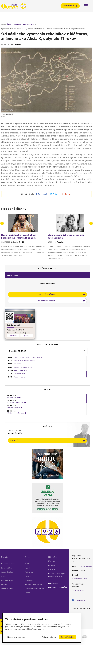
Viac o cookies (38, 629)
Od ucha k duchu (20, 374)
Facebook (42, 194)
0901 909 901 (78, 590)
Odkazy (51, 565)
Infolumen (17, 364)
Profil (27, 564)
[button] (47, 275)
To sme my (29, 580)
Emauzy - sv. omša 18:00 (23, 367)
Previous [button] (2, 223)
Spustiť (14, 441)
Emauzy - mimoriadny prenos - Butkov (28, 357)
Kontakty (52, 561)
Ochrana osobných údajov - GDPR (57, 575)
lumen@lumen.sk (79, 578)
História (27, 568)
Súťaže (27, 593)
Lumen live (68, 6)
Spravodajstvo (6, 568)
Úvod (9, 24)
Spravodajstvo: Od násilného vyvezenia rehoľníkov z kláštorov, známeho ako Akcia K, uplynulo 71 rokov (43, 29)
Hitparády (52, 557)
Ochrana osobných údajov (34, 588)
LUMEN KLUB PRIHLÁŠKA (57, 587)
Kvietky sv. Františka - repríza (24, 360)
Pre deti (4, 576)
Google (67, 194)
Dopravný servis (7, 588)
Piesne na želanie (7, 580)
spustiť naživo (46, 294)
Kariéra (51, 569)
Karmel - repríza (20, 377)
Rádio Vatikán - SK (20, 370)
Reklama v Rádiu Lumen (33, 584)
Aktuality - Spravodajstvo (24, 24)
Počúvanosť (29, 572)
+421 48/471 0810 (84, 567)
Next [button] (91, 223)
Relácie (4, 557)
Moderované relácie (8, 564)
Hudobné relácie (7, 572)
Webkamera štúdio (46, 301)
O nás (27, 557)
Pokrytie (28, 576)
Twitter (56, 194)
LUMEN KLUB (53, 583)
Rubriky (4, 584)
